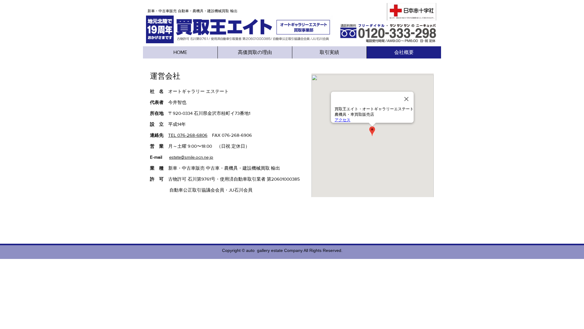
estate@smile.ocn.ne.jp (191, 157)
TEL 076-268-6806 (187, 135)
